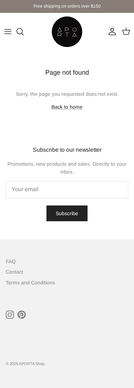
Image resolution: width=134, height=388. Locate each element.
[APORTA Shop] (67, 31)
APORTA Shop (31, 363)
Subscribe (67, 213)
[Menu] (8, 31)
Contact (14, 272)
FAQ (11, 261)
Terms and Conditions (30, 282)
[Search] (23, 31)
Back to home (67, 107)
